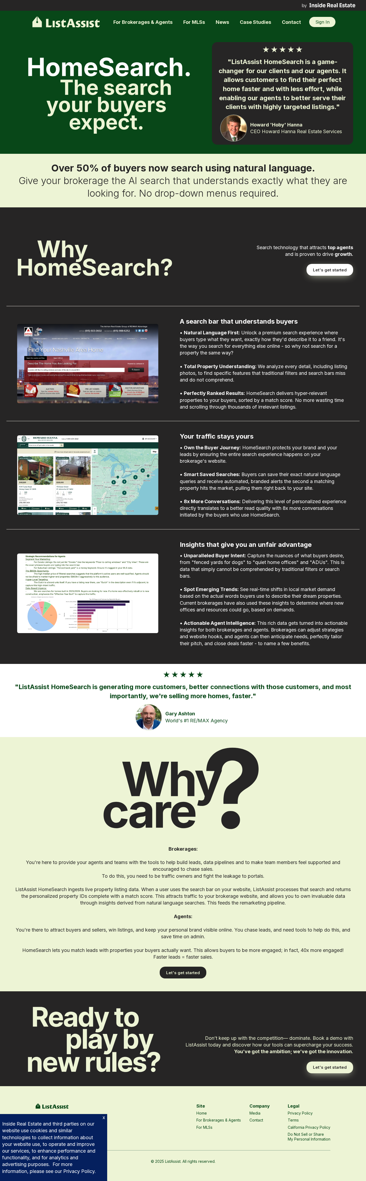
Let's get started (330, 269)
